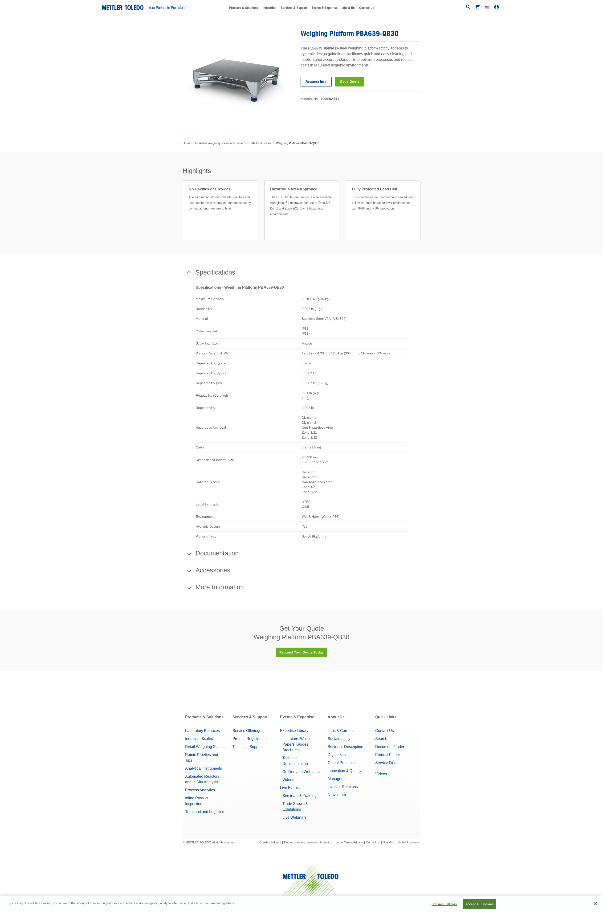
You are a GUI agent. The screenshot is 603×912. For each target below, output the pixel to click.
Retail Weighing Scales (204, 747)
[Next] (422, 216)
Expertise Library (294, 731)
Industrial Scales (199, 739)
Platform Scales (261, 143)
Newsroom (337, 795)
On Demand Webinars (301, 772)
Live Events (290, 788)
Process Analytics (200, 790)
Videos (288, 780)
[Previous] (181, 216)
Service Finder (387, 763)
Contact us (373, 842)
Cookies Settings (270, 842)
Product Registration (249, 739)
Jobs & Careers (341, 731)
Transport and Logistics (204, 812)
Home (187, 143)
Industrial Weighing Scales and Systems (221, 143)
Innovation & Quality (344, 771)
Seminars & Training (299, 796)
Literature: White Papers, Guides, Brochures (296, 744)
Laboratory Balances (202, 731)
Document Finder (389, 747)
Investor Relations (343, 787)
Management (339, 779)
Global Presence (342, 763)
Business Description (345, 747)
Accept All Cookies (479, 904)
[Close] (595, 904)
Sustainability (339, 739)
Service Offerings (246, 731)
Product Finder (387, 755)
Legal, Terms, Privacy (349, 842)
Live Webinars (294, 817)
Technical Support (247, 747)
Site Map (388, 842)
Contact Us (366, 8)
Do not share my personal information (308, 842)
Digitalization (339, 755)
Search (381, 739)
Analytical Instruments (203, 768)
